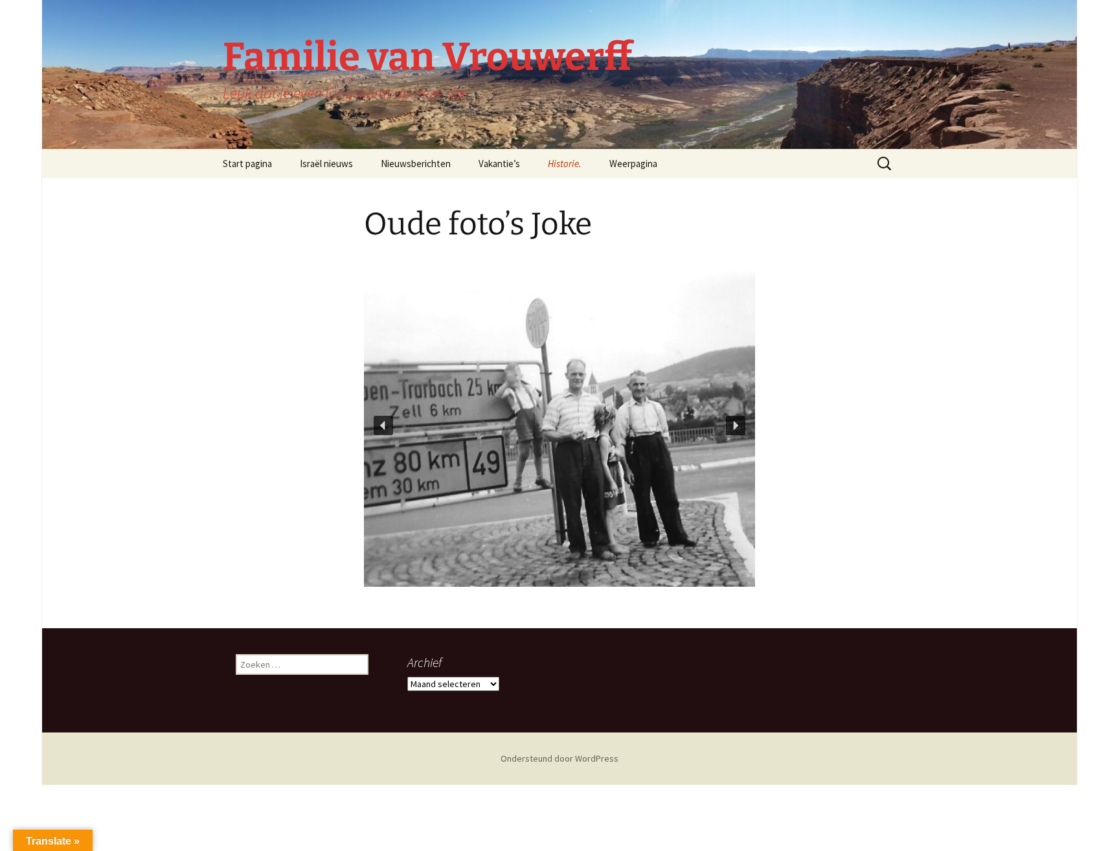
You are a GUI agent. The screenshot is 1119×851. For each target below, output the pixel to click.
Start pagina (247, 163)
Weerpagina (633, 163)
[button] (383, 425)
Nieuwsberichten (416, 163)
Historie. (565, 163)
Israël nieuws (326, 163)
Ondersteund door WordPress (559, 758)
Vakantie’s (499, 163)
